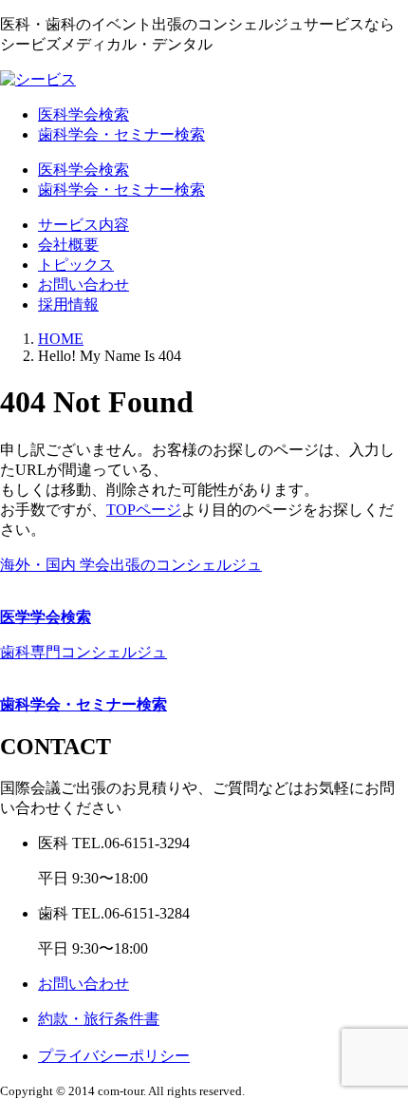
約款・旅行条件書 (98, 1019)
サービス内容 (83, 225)
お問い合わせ (83, 284)
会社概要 (68, 245)
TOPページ (143, 510)
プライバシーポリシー (114, 1056)
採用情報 (68, 304)
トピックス (76, 264)
